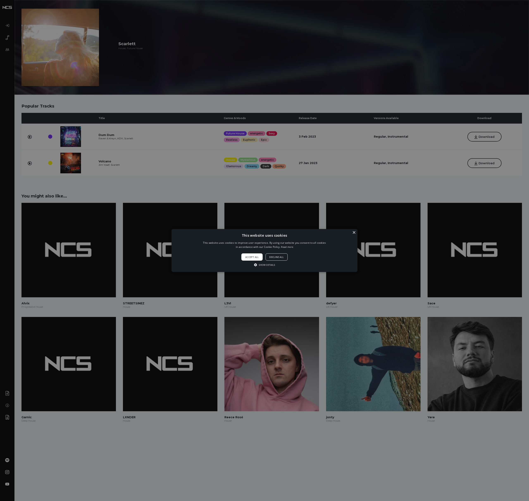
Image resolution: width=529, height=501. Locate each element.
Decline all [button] (276, 257)
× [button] (353, 232)
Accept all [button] (252, 257)
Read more (287, 246)
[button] (264, 250)
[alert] (264, 250)
